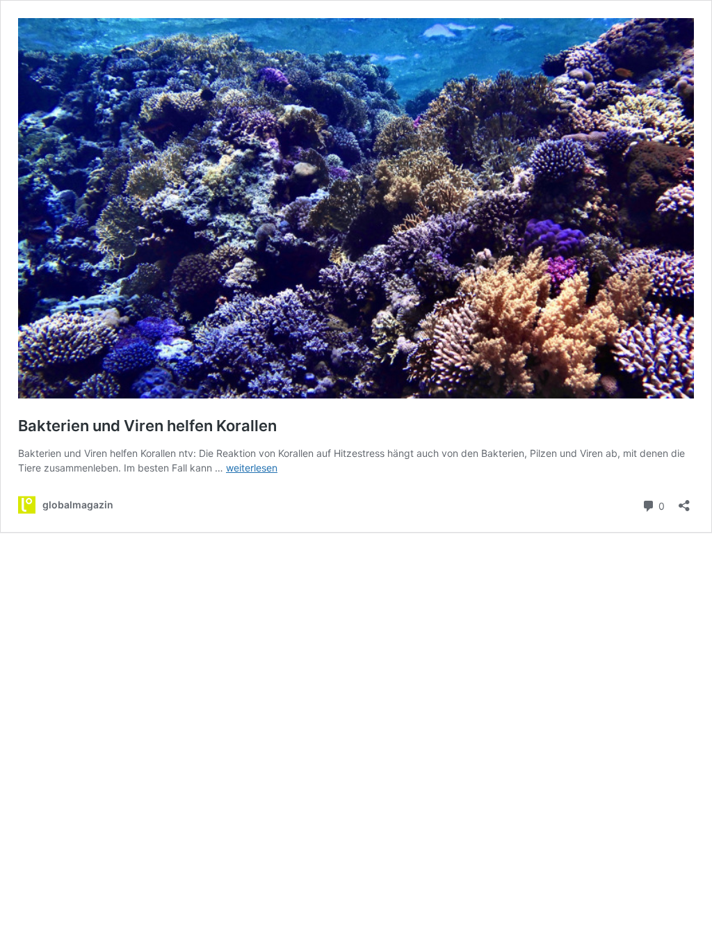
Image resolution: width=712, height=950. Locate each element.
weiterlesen (251, 468)
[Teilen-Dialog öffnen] (684, 501)
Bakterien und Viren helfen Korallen (147, 426)
